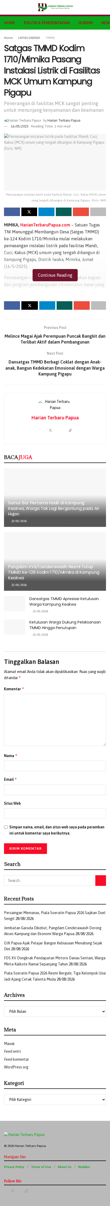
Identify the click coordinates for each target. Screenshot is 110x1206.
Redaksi (84, 1167)
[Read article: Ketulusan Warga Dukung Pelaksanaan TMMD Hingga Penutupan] (14, 627)
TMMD (50, 38)
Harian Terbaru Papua (64, 120)
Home (8, 38)
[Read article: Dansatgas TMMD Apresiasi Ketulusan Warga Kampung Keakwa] (14, 603)
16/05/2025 (20, 126)
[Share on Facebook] (12, 212)
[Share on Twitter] (29, 212)
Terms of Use (41, 1167)
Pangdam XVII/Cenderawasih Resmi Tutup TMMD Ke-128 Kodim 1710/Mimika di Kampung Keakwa (53, 572)
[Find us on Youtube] (19, 1191)
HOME (9, 23)
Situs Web (12, 803)
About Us (65, 1167)
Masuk (9, 1044)
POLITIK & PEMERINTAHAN (47, 23)
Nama (11, 755)
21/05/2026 (18, 585)
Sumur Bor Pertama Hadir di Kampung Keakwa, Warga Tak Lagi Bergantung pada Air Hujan (54, 508)
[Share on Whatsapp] (64, 212)
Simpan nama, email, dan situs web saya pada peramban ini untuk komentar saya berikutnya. (56, 830)
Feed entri (12, 1051)
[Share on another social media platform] (98, 212)
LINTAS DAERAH (29, 38)
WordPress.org (16, 1067)
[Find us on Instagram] (33, 1191)
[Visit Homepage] (55, 7)
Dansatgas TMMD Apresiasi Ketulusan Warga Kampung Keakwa (64, 601)
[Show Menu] (6, 7)
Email (10, 779)
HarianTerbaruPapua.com (45, 224)
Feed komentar (16, 1059)
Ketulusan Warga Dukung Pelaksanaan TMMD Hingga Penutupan (65, 624)
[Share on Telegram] (46, 212)
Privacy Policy (14, 1167)
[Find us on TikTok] (26, 1191)
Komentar (14, 688)
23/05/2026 (18, 521)
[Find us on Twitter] (12, 1191)
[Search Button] (103, 7)
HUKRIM (85, 23)
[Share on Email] (81, 212)
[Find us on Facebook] (5, 1191)
